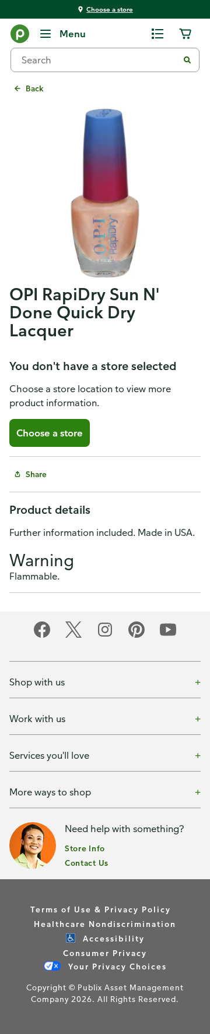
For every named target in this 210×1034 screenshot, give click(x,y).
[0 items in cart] (186, 33)
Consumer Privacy (105, 953)
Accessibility (112, 938)
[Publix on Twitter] (73, 636)
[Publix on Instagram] (105, 636)
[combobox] (99, 60)
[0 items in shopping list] (158, 33)
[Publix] (19, 36)
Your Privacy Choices (116, 966)
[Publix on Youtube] (168, 636)
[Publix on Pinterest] (136, 636)
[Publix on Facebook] (42, 636)
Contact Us (86, 863)
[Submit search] (187, 60)
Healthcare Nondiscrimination (105, 924)
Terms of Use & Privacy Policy (100, 909)
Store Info (85, 848)
